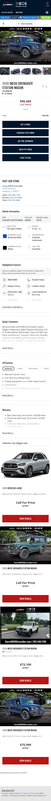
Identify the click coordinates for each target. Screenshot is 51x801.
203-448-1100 (14, 195)
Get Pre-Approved (25, 141)
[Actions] (46, 87)
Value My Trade (25, 149)
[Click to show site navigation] (47, 12)
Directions (19, 12)
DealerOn (18, 793)
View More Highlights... (13, 307)
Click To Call (25, 157)
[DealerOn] (8, 791)
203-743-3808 (16, 197)
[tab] (8, 368)
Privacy (32, 793)
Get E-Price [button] (25, 124)
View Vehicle (26, 518)
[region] (25, 115)
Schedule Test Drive (25, 132)
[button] (7, 12)
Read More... (8, 348)
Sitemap (25, 793)
